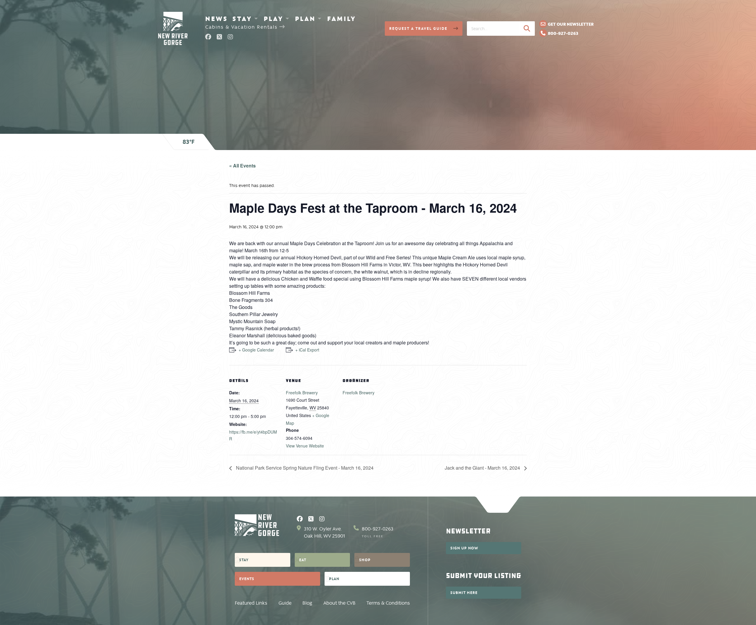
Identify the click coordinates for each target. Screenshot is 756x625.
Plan (305, 18)
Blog (307, 603)
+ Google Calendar (256, 350)
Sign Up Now (464, 548)
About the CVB (339, 603)
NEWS (216, 18)
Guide (284, 603)
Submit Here (464, 592)
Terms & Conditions (388, 603)
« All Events (242, 165)
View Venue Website (305, 446)
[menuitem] (216, 18)
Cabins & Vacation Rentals (242, 27)
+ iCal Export (307, 350)
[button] (527, 28)
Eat (302, 559)
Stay (242, 18)
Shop (365, 559)
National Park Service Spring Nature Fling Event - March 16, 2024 (304, 467)
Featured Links (251, 603)
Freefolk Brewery (302, 392)
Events (246, 578)
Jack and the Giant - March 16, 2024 (483, 467)
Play (274, 18)
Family (341, 18)
